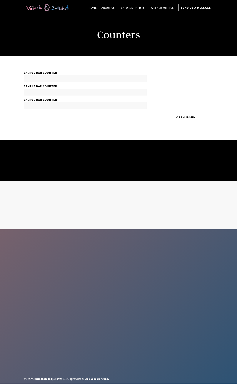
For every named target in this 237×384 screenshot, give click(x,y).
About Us (108, 7)
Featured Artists (132, 7)
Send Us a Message (196, 7)
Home (93, 7)
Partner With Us (161, 7)
